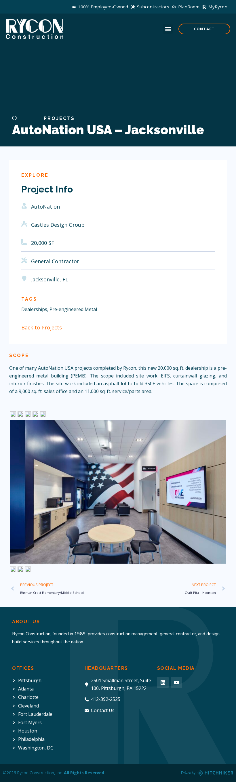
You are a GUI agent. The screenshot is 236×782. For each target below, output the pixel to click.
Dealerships (34, 309)
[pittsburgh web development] (207, 773)
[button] (168, 29)
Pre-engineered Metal (73, 309)
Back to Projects (41, 327)
